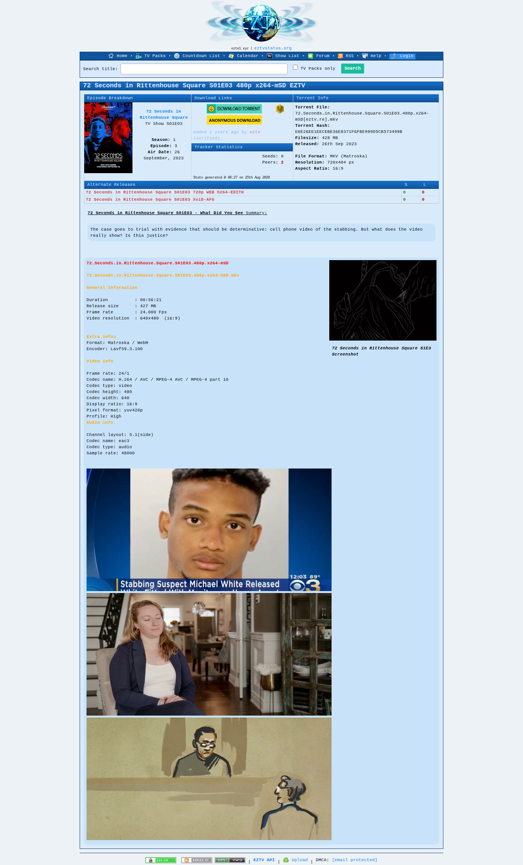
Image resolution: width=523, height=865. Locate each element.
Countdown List (201, 56)
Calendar (247, 56)
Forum (323, 56)
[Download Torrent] (234, 112)
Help (376, 56)
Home (122, 56)
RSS (350, 56)
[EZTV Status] (230, 862)
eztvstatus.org (273, 48)
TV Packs (155, 56)
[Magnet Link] (279, 112)
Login (406, 56)
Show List (287, 56)
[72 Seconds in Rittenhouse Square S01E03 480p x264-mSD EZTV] (382, 339)
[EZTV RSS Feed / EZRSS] (196, 862)
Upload (300, 860)
